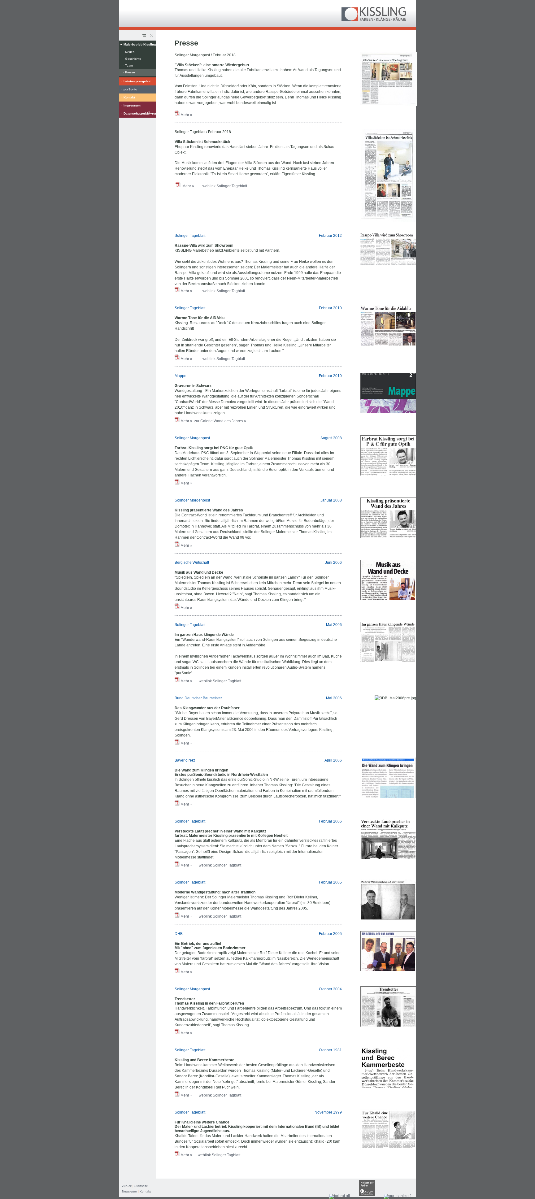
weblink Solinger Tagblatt (223, 291)
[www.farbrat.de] (339, 1196)
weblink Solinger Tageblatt (225, 186)
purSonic (130, 89)
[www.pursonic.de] (397, 1196)
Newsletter (129, 1191)
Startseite (141, 1186)
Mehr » (187, 115)
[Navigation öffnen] (144, 35)
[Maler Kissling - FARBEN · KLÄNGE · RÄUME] (373, 19)
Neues (129, 52)
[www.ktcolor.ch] (367, 1196)
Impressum (132, 105)
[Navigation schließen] (151, 35)
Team (129, 65)
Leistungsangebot (137, 81)
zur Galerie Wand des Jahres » (219, 421)
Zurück (127, 1186)
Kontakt (129, 97)
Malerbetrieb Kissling (140, 44)
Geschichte (133, 58)
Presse (130, 72)
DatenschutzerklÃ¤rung (140, 113)
